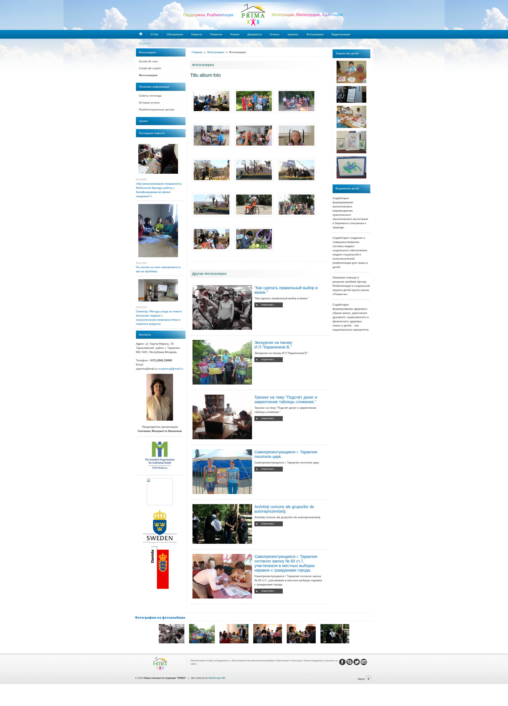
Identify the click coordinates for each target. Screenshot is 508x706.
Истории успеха (149, 102)
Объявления (175, 34)
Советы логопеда (150, 95)
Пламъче (216, 34)
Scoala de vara (148, 61)
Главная (197, 52)
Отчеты (274, 34)
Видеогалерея (341, 34)
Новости (196, 34)
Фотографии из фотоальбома (160, 617)
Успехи (234, 34)
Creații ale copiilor (150, 68)
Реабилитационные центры (157, 109)
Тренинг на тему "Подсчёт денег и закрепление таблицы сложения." (285, 399)
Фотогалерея (148, 75)
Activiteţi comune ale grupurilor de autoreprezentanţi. (284, 509)
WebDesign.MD (216, 678)
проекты (293, 34)
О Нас (155, 34)
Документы (254, 34)
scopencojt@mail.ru (170, 368)
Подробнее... (268, 305)
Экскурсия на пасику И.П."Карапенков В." (273, 344)
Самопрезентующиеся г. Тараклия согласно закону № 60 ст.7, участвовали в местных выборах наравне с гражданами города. (285, 563)
